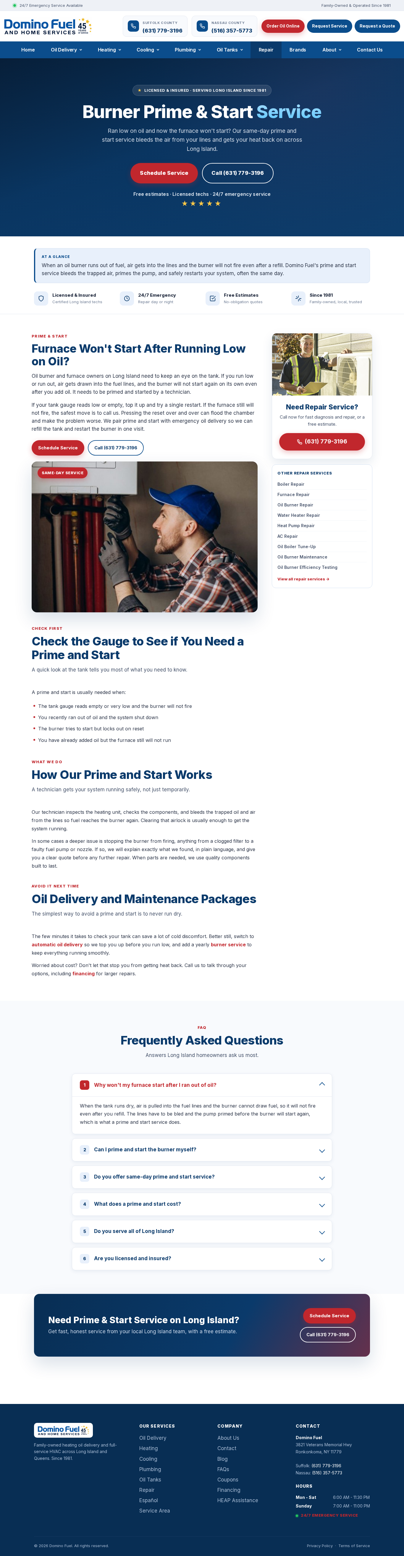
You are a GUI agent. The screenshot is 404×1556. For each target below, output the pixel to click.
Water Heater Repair (298, 515)
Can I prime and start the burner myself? (140, 1150)
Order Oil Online (283, 25)
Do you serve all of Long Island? (128, 1231)
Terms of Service (354, 1545)
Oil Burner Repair (295, 504)
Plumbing (185, 50)
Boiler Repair (290, 484)
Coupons (227, 1480)
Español (148, 1500)
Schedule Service (164, 173)
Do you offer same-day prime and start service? (149, 1177)
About (329, 50)
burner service (228, 945)
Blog (222, 1459)
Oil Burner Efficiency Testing (307, 567)
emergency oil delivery (199, 421)
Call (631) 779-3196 (237, 173)
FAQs (223, 1469)
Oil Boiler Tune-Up (296, 546)
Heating (107, 50)
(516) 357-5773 (327, 1472)
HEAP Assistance (237, 1500)
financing (83, 973)
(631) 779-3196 (326, 441)
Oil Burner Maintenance (302, 556)
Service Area (154, 1511)
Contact (226, 1448)
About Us (228, 1438)
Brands (298, 50)
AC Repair (287, 536)
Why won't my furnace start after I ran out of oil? (150, 1085)
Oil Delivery (64, 50)
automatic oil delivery (57, 945)
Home (28, 50)
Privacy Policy (320, 1545)
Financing (228, 1490)
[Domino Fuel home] (48, 26)
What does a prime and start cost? (132, 1204)
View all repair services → (303, 579)
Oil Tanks (227, 50)
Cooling (145, 50)
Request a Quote (377, 25)
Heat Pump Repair (296, 525)
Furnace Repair (293, 494)
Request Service (329, 25)
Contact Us (369, 50)
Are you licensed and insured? (127, 1258)
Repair (266, 50)
